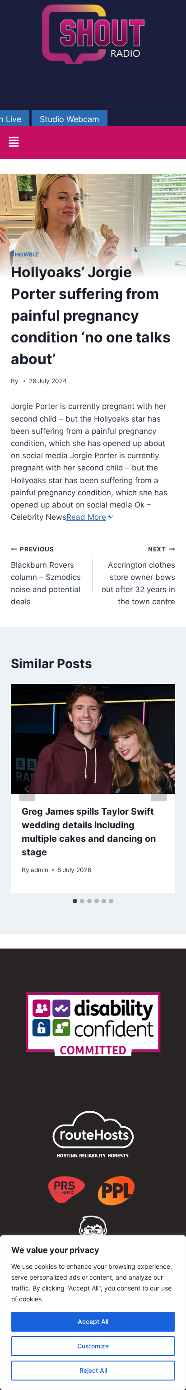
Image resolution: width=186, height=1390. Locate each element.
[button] (14, 142)
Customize (93, 1346)
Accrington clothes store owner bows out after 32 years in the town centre (138, 576)
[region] (93, 1312)
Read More (86, 517)
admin (39, 869)
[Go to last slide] (27, 789)
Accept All (93, 1321)
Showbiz (24, 254)
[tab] (75, 901)
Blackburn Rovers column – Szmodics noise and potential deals (46, 576)
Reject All (93, 1370)
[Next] (159, 789)
